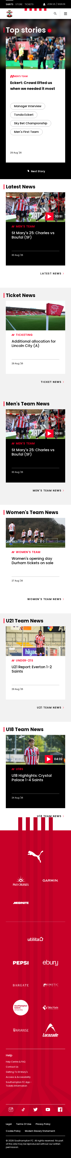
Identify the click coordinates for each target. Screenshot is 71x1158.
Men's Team (21, 76)
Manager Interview (27, 106)
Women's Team (28, 552)
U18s (19, 769)
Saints (9, 4)
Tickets (29, 4)
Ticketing (24, 335)
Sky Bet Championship (30, 123)
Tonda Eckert (23, 115)
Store (18, 4)
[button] (27, 171)
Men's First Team (26, 132)
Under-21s (24, 660)
